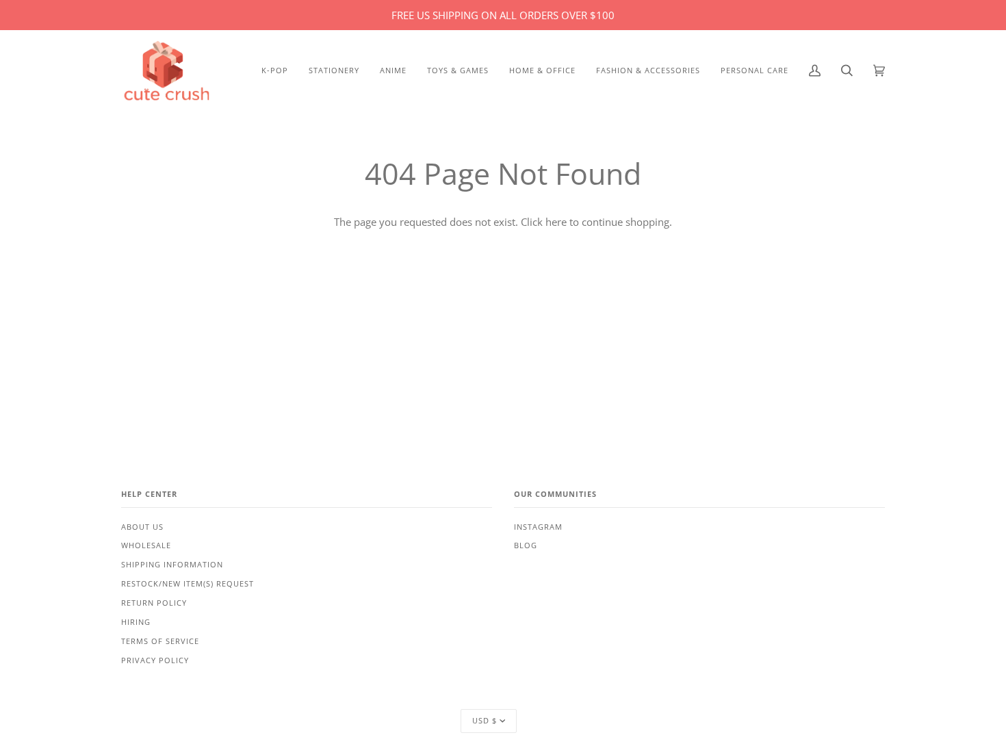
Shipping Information (172, 564)
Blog (525, 545)
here (556, 222)
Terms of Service (160, 641)
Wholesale (146, 545)
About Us (142, 527)
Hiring (136, 622)
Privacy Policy (155, 660)
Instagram (538, 527)
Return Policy (154, 603)
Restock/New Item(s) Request (187, 584)
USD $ (484, 720)
